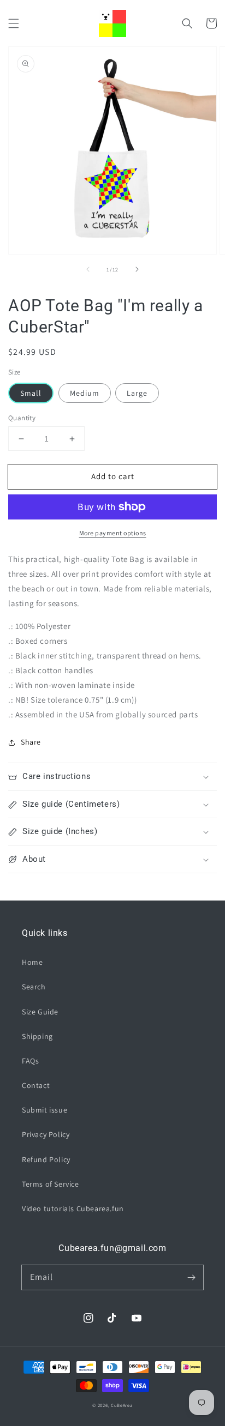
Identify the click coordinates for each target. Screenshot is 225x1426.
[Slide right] (137, 269)
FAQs (30, 1061)
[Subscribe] (191, 1277)
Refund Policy (46, 1159)
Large (137, 393)
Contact (36, 1085)
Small (31, 393)
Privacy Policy (45, 1134)
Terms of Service (50, 1184)
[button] (14, 23)
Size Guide (40, 1012)
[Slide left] (88, 269)
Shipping (37, 1036)
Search (34, 987)
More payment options (112, 533)
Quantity (21, 417)
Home (32, 962)
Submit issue (44, 1110)
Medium (84, 393)
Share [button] (31, 742)
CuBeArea (122, 1405)
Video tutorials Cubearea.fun (73, 1208)
